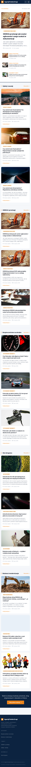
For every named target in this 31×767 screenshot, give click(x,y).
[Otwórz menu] (28, 2)
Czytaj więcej (6, 124)
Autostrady (6, 474)
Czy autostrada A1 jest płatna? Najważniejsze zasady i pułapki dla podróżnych (13, 150)
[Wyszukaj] (25, 2)
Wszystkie (26, 86)
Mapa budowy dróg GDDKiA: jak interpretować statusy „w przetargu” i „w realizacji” (15, 599)
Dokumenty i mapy (13, 72)
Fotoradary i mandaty (9, 353)
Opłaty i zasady (8, 86)
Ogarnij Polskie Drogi (8, 762)
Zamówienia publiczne (10, 31)
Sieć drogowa (7, 453)
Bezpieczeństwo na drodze (12, 332)
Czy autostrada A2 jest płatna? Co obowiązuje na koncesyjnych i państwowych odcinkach (13, 111)
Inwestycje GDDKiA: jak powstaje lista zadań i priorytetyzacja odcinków (17, 65)
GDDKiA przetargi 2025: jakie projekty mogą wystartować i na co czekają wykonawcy (17, 56)
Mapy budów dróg (7, 594)
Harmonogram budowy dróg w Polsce (13, 671)
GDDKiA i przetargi (13, 53)
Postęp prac (6, 633)
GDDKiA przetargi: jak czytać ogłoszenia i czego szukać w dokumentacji (14, 36)
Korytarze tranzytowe (9, 511)
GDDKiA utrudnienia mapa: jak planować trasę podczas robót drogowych (18, 75)
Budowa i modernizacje (11, 573)
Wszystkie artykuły (14, 702)
